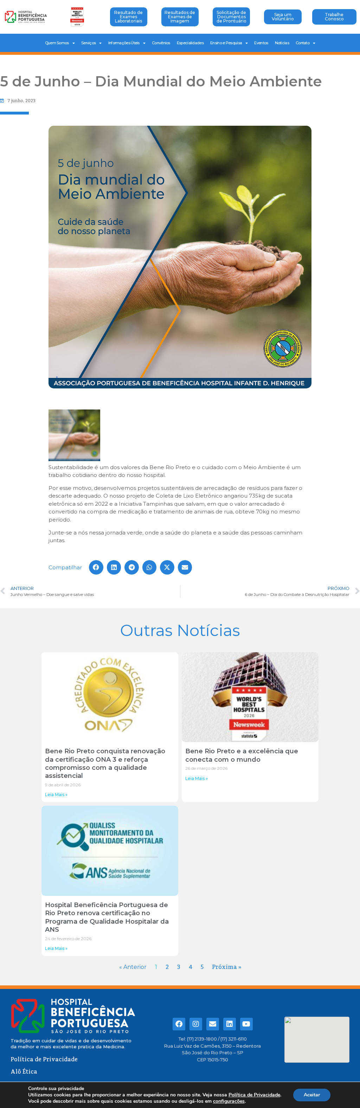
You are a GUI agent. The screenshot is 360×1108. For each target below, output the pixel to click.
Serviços (88, 42)
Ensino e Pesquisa (226, 42)
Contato (302, 42)
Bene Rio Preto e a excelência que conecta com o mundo (241, 755)
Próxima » (226, 967)
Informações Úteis (124, 42)
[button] (180, 436)
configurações (229, 1101)
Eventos (261, 42)
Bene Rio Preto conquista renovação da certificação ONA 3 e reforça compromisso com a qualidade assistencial (105, 763)
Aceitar (312, 1094)
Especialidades (190, 42)
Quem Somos (57, 42)
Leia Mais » (56, 794)
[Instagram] (195, 1024)
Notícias (282, 42)
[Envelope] (212, 1024)
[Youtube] (246, 1024)
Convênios (161, 42)
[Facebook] (179, 1024)
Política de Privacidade (254, 1094)
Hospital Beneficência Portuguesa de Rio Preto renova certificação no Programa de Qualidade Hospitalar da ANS (107, 917)
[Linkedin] (229, 1024)
